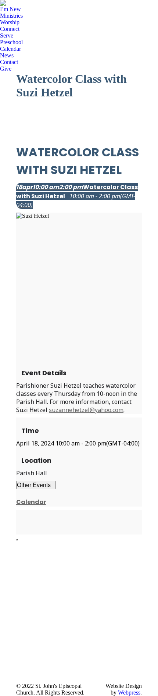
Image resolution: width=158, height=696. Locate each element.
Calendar (31, 502)
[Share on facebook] (18, 514)
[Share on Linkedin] (18, 522)
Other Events (34, 485)
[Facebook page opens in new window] (21, 633)
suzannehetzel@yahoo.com (86, 410)
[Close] (17, 539)
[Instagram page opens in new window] (21, 655)
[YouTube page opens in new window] (21, 644)
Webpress (129, 692)
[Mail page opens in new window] (21, 666)
